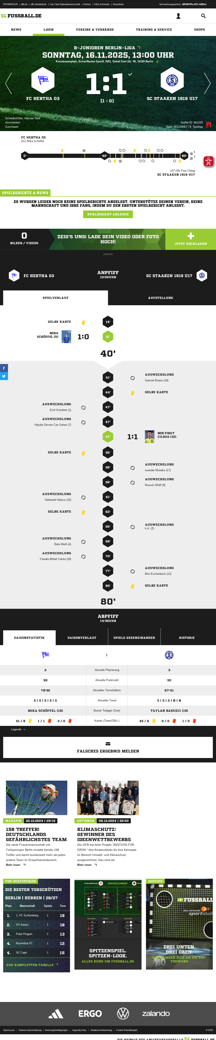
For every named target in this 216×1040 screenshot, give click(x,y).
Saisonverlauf (82, 637)
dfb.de (24, 4)
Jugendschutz (79, 1030)
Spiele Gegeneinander (134, 637)
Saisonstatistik (29, 637)
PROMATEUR (10, 4)
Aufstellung (160, 297)
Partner (87, 4)
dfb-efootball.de (38, 4)
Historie (187, 637)
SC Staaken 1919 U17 (172, 98)
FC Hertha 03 (43, 98)
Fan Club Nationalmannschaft (65, 4)
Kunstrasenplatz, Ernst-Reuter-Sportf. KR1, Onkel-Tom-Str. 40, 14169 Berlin (105, 61)
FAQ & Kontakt (101, 4)
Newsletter (118, 4)
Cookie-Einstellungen (127, 1030)
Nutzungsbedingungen (56, 1030)
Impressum (9, 1030)
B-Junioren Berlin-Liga (104, 48)
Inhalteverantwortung (101, 1030)
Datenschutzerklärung (30, 1030)
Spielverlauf (56, 297)
